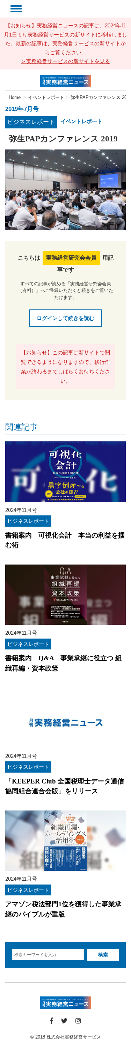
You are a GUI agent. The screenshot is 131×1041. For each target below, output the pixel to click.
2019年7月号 (22, 109)
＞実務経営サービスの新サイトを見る (65, 61)
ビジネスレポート (31, 122)
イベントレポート (81, 121)
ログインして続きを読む (65, 318)
